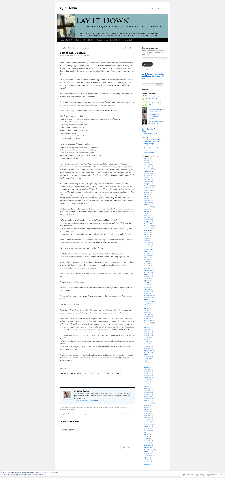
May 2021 (146, 259)
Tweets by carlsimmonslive (149, 133)
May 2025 (146, 177)
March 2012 (147, 441)
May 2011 (146, 462)
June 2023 (146, 211)
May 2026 (146, 160)
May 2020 (146, 285)
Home (62, 40)
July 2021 (146, 257)
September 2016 (148, 335)
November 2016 (148, 333)
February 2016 (148, 346)
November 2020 (148, 272)
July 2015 (146, 361)
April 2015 (147, 367)
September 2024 (148, 190)
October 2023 (147, 205)
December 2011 (148, 447)
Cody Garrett (152, 103)
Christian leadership (99, 407)
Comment (126, 447)
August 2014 (147, 380)
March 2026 (147, 162)
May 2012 (146, 436)
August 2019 (147, 304)
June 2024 (146, 196)
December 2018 (148, 321)
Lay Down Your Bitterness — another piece (74, 48)
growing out (110, 407)
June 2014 (146, 384)
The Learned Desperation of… (157, 98)
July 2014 (146, 382)
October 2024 (147, 188)
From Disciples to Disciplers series (96, 40)
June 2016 (146, 340)
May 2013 (146, 411)
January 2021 (147, 268)
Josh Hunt (146, 146)
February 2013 (148, 418)
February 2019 (148, 316)
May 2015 (146, 365)
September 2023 (148, 207)
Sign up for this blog (150, 48)
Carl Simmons (84, 56)
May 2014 (146, 386)
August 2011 (147, 455)
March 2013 (147, 415)
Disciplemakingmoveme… (156, 109)
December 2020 (148, 270)
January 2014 (147, 394)
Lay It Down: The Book (74, 40)
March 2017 (147, 329)
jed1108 (151, 121)
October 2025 (147, 171)
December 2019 (148, 295)
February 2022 (148, 243)
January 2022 (147, 245)
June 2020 (146, 283)
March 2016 (147, 344)
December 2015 (148, 350)
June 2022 (146, 234)
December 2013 (148, 396)
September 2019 (148, 302)
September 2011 (148, 453)
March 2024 (147, 200)
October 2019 (147, 299)
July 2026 (146, 158)
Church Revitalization (155, 111)
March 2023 (147, 217)
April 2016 (147, 342)
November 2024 (148, 186)
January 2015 (147, 373)
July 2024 (146, 194)
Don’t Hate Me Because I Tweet (151, 130)
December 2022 (148, 224)
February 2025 (148, 181)
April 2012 (147, 439)
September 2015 (148, 356)
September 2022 (148, 228)
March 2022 (147, 240)
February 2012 (148, 443)
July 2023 (146, 209)
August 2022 (147, 230)
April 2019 (147, 312)
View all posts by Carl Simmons (86, 400)
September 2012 (148, 428)
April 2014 (147, 388)
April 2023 (147, 215)
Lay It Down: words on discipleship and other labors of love (153, 76)
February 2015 (148, 371)
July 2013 (146, 407)
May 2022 (146, 236)
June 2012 (146, 434)
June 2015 (146, 363)
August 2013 (147, 405)
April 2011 (147, 464)
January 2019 (147, 318)
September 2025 (148, 173)
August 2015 (147, 358)
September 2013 (148, 403)
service (117, 407)
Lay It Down (67, 7)
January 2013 (147, 420)
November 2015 (148, 352)
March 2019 (147, 314)
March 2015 (147, 369)
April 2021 (147, 262)
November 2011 (148, 449)
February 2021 (148, 266)
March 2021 (147, 264)
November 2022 (148, 226)
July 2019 (146, 306)
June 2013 (146, 409)
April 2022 (147, 238)
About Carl (128, 40)
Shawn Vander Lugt (149, 152)
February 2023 (148, 219)
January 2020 (147, 293)
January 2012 (147, 445)
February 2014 (148, 392)
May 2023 (146, 213)
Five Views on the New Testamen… (155, 116)
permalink (72, 410)
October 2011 (147, 451)
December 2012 (148, 422)
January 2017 (147, 331)
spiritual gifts (124, 407)
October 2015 (147, 354)
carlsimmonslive (153, 114)
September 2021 (148, 253)
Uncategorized (80, 407)
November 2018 (148, 323)
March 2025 (147, 179)
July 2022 (146, 232)
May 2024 (146, 198)
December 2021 (148, 247)
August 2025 (147, 175)
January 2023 (147, 221)
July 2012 (146, 432)
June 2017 (146, 327)
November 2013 (148, 399)
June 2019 (146, 308)
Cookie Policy (41, 474)
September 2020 (148, 276)
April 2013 (147, 413)
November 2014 (148, 375)
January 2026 (147, 167)
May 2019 (146, 310)
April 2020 (147, 287)
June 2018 (146, 325)
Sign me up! (147, 64)
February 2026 (148, 165)
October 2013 (147, 401)
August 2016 (147, 337)
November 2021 (148, 249)
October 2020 (147, 274)
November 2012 (148, 424)
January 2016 (147, 348)
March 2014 (147, 390)
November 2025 (148, 169)
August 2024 (147, 192)
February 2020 (148, 291)
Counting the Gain (128, 48)
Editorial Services (116, 40)
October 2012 (147, 426)
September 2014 (148, 377)
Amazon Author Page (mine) (152, 139)
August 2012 (147, 430)
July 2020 (146, 281)
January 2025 (147, 184)
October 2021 (147, 251)
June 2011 (146, 460)
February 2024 (148, 203)
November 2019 (148, 297)
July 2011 (146, 458)
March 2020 (147, 289)
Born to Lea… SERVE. (73, 52)
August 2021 (147, 255)
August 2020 (147, 278)
